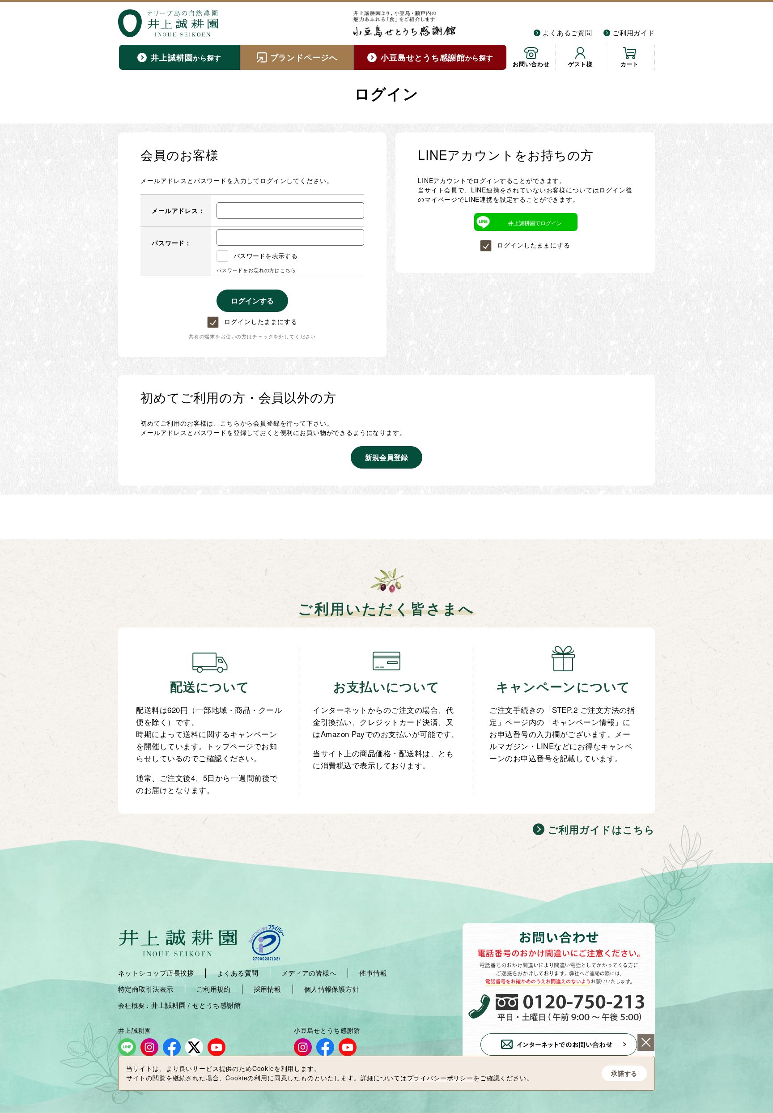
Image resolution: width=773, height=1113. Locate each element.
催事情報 (373, 972)
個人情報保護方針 (332, 989)
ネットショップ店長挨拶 (156, 972)
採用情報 (267, 989)
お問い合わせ (531, 64)
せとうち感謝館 (216, 1005)
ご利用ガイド (633, 32)
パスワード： (171, 242)
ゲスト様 (580, 64)
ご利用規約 (213, 989)
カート (629, 64)
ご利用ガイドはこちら (601, 829)
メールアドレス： (178, 210)
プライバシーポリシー (440, 1077)
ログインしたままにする (260, 321)
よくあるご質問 (567, 32)
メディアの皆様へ (309, 972)
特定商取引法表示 (146, 989)
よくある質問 (238, 972)
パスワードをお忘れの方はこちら (256, 269)
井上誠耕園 (168, 1005)
